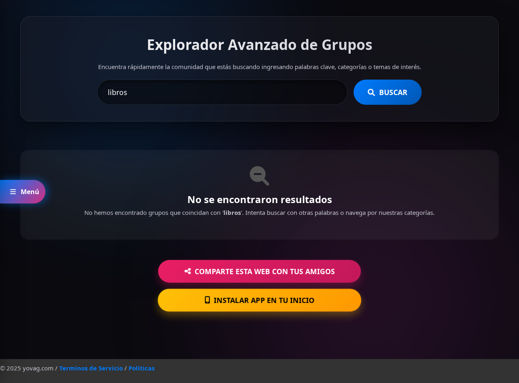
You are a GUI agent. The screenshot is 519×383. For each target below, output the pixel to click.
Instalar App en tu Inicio (264, 300)
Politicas (141, 368)
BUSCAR (393, 92)
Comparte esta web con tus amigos (265, 271)
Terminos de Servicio (91, 368)
